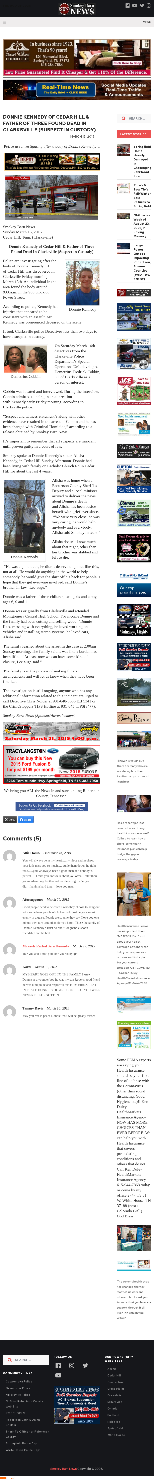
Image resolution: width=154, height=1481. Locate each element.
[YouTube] (58, 1375)
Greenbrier (115, 1395)
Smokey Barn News (63, 1469)
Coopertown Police (19, 1381)
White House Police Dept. (23, 1450)
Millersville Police (18, 1394)
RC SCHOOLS (15, 1413)
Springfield (115, 1428)
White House (116, 1435)
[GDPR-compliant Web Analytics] (8, 1478)
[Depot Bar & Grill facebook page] (51, 162)
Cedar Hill (114, 1375)
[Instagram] (149, 5)
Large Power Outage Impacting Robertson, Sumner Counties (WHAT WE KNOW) (142, 262)
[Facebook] (128, 5)
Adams (112, 1369)
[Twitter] (142, 5)
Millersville (115, 1402)
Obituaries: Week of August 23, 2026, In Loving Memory (142, 225)
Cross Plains (116, 1388)
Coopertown (116, 1382)
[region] (134, 292)
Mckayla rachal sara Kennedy (45, 946)
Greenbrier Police (18, 1388)
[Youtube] (134, 5)
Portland (113, 1415)
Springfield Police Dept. (22, 1443)
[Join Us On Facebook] (51, 807)
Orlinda (112, 1408)
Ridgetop (114, 1422)
